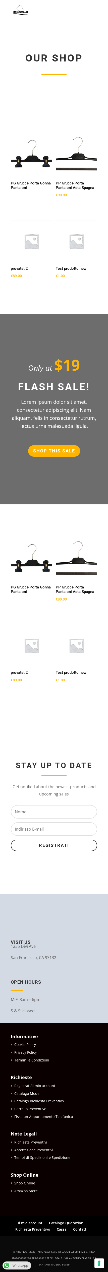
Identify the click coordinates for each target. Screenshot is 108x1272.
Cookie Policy (25, 1044)
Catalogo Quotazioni (66, 1223)
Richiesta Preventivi (30, 1142)
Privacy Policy (25, 1052)
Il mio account (30, 1223)
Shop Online (25, 1183)
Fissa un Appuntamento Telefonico (43, 1116)
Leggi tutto (28, 202)
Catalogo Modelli (28, 1093)
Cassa (62, 1229)
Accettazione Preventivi (33, 1150)
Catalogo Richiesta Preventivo (39, 1101)
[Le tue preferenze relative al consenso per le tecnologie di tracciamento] (99, 1263)
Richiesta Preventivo (32, 1229)
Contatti (80, 1229)
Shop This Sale (54, 450)
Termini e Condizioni (31, 1060)
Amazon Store (26, 1190)
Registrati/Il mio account (34, 1085)
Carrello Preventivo (30, 1108)
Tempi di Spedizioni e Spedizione (42, 1157)
